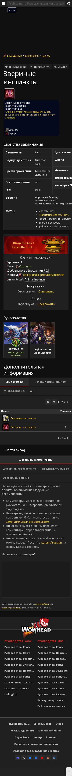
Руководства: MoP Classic (53, 641)
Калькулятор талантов (19, 682)
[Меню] (3, 3)
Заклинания (32, 55)
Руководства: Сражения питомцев (53, 682)
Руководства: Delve (17, 653)
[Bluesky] (30, 757)
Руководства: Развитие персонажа (20, 658)
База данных (14, 55)
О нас (59, 723)
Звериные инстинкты (23, 418)
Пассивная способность (54, 214)
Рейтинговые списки (51, 706)
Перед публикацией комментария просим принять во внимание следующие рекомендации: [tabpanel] (34, 546)
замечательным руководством (27, 522)
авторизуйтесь (42, 604)
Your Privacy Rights (49, 730)
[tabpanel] (36, 420)
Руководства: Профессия (20, 670)
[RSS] (48, 757)
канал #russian (51, 542)
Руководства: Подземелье (53, 658)
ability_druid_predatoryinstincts (43, 275)
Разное (46, 55)
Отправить (46, 291)
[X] (23, 757)
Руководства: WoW (17, 641)
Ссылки (62, 66)
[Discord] (17, 757)
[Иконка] (9, 93)
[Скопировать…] (48, 402)
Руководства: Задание (52, 670)
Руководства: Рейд (17, 676)
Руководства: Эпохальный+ (20, 664)
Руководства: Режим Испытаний (53, 694)
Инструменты (43, 723)
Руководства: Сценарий (53, 688)
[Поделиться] (68, 3)
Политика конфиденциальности (36, 744)
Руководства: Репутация (53, 676)
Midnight (10, 694)
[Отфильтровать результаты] (54, 402)
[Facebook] (36, 757)
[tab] (14, 382)
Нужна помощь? (19, 723)
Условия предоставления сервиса (36, 751)
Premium (51, 737)
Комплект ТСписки (17, 688)
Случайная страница (28, 737)
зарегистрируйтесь (11, 607)
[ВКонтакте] (54, 757)
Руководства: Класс (17, 647)
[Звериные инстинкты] (6, 418)
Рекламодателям (22, 730)
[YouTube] (42, 757)
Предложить (46, 304)
